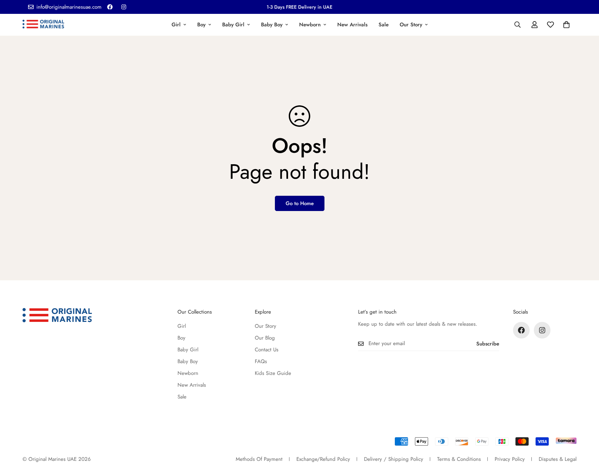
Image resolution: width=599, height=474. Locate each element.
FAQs (261, 361)
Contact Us (266, 349)
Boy (201, 24)
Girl (176, 24)
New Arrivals (352, 24)
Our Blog (265, 338)
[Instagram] (124, 7)
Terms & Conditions (459, 459)
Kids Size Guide (273, 373)
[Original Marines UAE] (43, 24)
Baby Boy (272, 24)
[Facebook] (110, 7)
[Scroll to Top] (585, 436)
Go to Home (300, 203)
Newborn (310, 24)
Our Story (411, 24)
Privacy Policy (510, 459)
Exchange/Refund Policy (323, 459)
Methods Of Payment (259, 459)
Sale (384, 24)
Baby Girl (233, 24)
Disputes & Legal (557, 459)
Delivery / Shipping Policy (393, 459)
